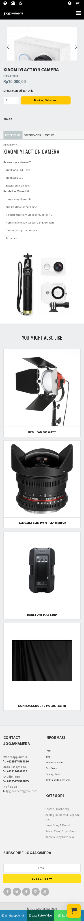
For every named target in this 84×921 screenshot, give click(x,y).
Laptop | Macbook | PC (59, 809)
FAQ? (48, 750)
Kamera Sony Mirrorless (59, 837)
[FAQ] (72, 2)
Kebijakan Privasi (54, 762)
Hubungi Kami (52, 774)
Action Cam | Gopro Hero (60, 831)
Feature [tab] (49, 135)
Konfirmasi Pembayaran (57, 780)
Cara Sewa (51, 768)
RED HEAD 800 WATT (42, 432)
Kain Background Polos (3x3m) (42, 706)
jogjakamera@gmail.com (21, 791)
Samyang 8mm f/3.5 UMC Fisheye (42, 523)
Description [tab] (13, 135)
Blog (47, 756)
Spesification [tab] (32, 135)
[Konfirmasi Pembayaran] (80, 2)
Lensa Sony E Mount (57, 825)
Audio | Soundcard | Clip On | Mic (62, 817)
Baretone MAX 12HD (42, 615)
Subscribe (40, 879)
